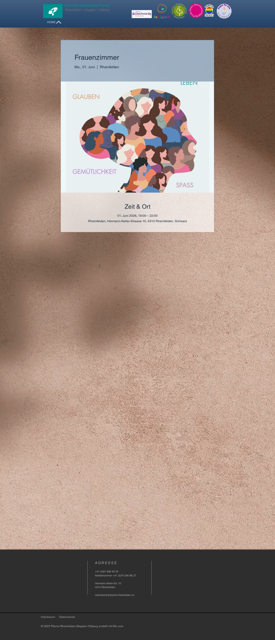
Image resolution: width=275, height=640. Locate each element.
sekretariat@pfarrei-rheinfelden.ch (114, 595)
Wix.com (118, 626)
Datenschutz (67, 616)
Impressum (48, 616)
